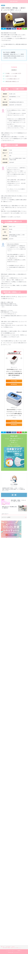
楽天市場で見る (14, 384)
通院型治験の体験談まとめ (12, 81)
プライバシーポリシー (11, 950)
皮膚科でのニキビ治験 (11, 76)
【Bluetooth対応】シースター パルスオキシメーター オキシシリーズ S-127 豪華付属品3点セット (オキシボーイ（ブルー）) (14, 413)
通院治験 (3, 5)
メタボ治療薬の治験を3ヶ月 (12, 78)
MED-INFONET (14, 1)
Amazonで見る (14, 380)
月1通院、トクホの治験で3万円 (13, 73)
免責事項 (18, 950)
